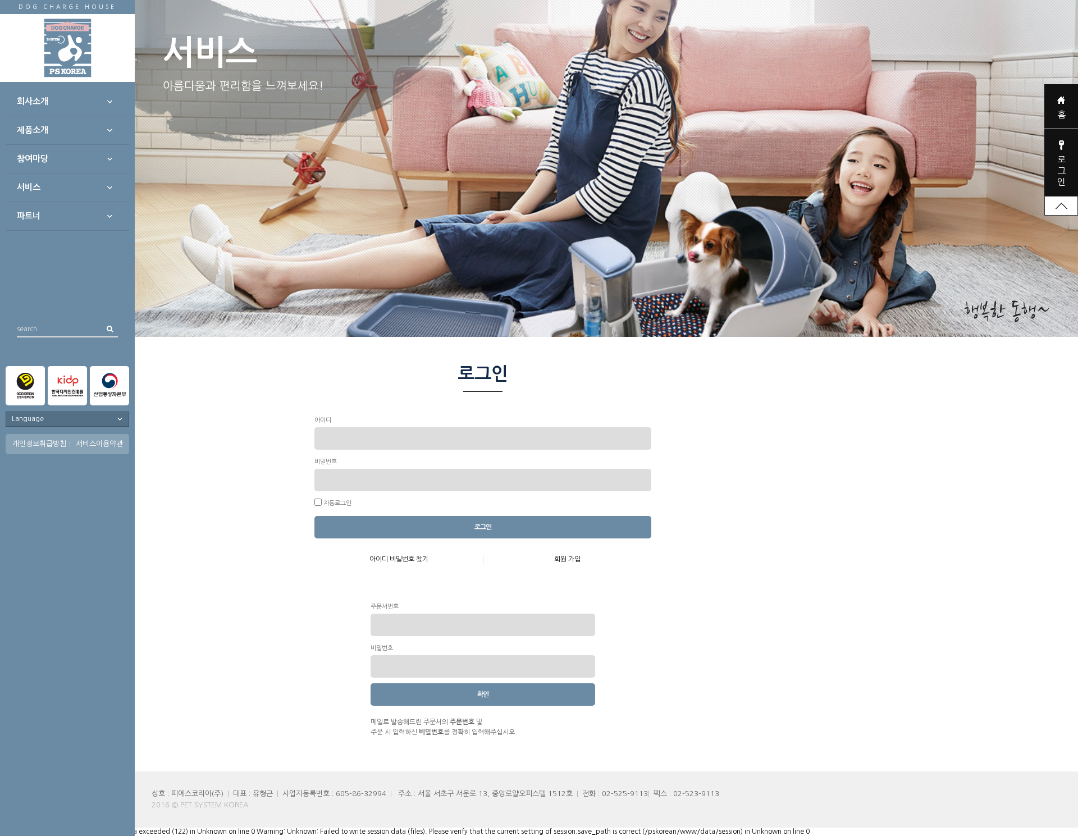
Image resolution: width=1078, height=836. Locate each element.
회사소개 (32, 101)
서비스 (28, 187)
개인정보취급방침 (39, 443)
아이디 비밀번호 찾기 (398, 559)
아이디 (322, 420)
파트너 (28, 216)
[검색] (109, 329)
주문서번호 (385, 607)
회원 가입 (567, 559)
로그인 (1061, 170)
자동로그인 (337, 503)
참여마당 (32, 158)
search (27, 329)
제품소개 (32, 130)
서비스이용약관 (99, 443)
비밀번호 (325, 462)
